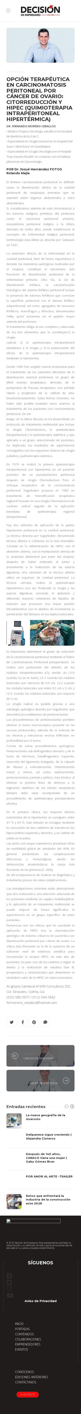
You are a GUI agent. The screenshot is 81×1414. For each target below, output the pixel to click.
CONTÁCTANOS (25, 1382)
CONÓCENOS (24, 1372)
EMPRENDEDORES (27, 1344)
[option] (40, 1161)
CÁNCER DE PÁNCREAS (38, 1058)
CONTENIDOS (24, 1334)
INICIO (19, 1324)
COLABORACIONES (28, 1339)
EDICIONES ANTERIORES (31, 1377)
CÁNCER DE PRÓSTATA (42, 1083)
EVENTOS (21, 1349)
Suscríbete (27, 1394)
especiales (15, 71)
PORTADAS (22, 1329)
